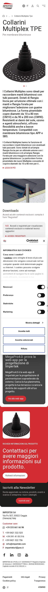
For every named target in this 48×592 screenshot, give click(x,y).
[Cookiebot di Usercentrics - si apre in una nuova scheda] (28, 241)
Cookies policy (9, 581)
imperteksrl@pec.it (14, 547)
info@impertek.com (16, 544)
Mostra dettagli (33, 323)
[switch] (41, 295)
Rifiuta (24, 349)
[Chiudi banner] (44, 241)
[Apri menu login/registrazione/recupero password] (32, 6)
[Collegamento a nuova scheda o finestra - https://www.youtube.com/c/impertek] (26, 555)
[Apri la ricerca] (38, 6)
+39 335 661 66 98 (15, 527)
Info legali (25, 577)
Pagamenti (7, 577)
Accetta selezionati (24, 340)
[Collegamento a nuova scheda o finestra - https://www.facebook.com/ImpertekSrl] (4, 555)
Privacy (42, 577)
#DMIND (41, 587)
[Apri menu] (43, 5)
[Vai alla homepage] (8, 6)
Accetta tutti (24, 331)
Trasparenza (39, 581)
